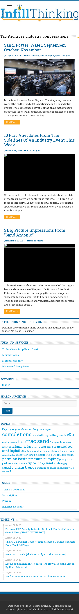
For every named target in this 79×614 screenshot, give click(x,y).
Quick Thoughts (62, 55)
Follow (67, 605)
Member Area (10, 355)
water (71, 467)
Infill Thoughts (47, 55)
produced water (10, 463)
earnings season (9, 442)
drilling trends (57, 435)
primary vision (65, 459)
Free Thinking (33, 55)
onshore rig (42, 454)
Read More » (12, 122)
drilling (42, 435)
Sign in (6, 385)
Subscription (9, 495)
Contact (57, 605)
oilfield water (8, 455)
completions (16, 434)
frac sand (37, 441)
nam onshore (50, 450)
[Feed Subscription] (78, 36)
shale (57, 463)
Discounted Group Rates (16, 366)
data (34, 435)
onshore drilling (24, 454)
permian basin (15, 458)
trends (30, 467)
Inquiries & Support (13, 506)
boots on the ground (33, 429)
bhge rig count (15, 429)
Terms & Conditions (13, 489)
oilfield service (66, 450)
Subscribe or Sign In (19, 605)
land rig (21, 446)
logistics (17, 450)
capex (48, 429)
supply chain (13, 467)
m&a (27, 451)
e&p (70, 434)
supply (64, 463)
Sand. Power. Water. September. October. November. (35, 47)
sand (49, 463)
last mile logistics (53, 446)
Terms (37, 605)
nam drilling (36, 451)
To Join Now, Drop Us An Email (20, 349)
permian (68, 454)
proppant (23, 463)
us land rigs (62, 467)
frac (22, 441)
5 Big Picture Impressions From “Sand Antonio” (34, 232)
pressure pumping (43, 459)
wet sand (6, 471)
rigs (43, 463)
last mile (33, 446)
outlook (56, 454)
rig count (34, 463)
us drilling (51, 467)
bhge (4, 429)
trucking (41, 467)
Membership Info (12, 360)
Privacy (6, 501)
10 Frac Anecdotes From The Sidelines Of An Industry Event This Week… (39, 140)
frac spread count (58, 442)
